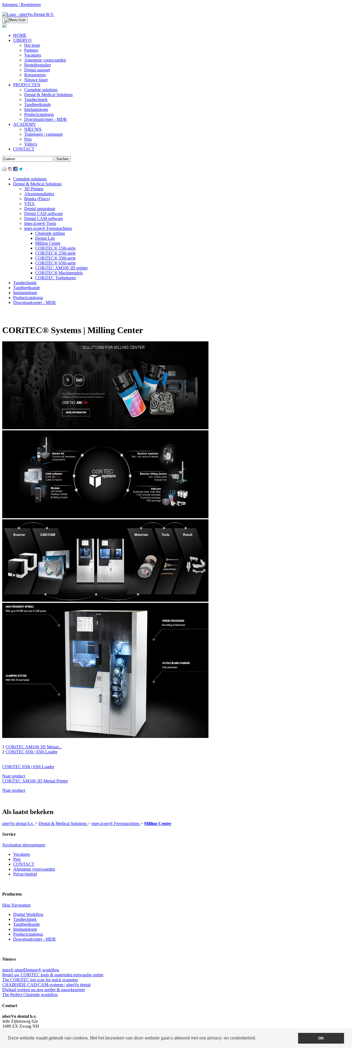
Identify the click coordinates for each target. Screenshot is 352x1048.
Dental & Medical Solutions (37, 184)
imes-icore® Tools (40, 223)
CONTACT (23, 864)
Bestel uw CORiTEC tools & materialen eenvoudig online (52, 974)
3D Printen (33, 188)
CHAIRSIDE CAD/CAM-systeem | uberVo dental (46, 984)
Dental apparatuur (39, 208)
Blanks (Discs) (37, 198)
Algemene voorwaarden (34, 869)
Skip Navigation (16, 905)
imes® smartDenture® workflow (30, 970)
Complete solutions (29, 179)
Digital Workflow (28, 914)
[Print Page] (4, 169)
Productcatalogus (28, 297)
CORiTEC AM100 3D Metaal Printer (35, 781)
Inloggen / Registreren (21, 4)
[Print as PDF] (10, 169)
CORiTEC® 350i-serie (55, 258)
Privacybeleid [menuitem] (25, 874)
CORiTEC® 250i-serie (55, 253)
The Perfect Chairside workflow (30, 994)
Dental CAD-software (43, 213)
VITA (29, 203)
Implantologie (25, 292)
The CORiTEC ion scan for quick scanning (40, 979)
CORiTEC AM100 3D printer (61, 268)
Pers (17, 859)
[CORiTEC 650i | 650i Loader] (105, 735)
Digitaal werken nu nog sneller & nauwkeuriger (43, 989)
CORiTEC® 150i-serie (55, 248)
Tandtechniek (25, 282)
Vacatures (21, 854)
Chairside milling (50, 233)
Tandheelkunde (26, 287)
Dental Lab (45, 238)
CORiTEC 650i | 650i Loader (31, 751)
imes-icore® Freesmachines (48, 228)
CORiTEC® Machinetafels (59, 273)
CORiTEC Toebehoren (55, 277)
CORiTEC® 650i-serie (55, 263)
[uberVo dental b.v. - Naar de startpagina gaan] (28, 14)
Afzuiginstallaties (39, 193)
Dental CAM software (43, 218)
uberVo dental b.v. (18, 823)
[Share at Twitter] (21, 169)
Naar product (13, 776)
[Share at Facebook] (15, 169)
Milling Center (48, 243)
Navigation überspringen (23, 845)
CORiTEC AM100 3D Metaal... (34, 747)
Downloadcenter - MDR (34, 302)
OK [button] (321, 1038)
